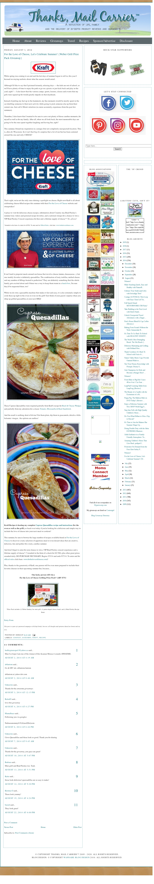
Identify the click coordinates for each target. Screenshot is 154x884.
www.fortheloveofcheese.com (64, 225)
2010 (125, 501)
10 (76, 790)
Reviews (41, 41)
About (28, 41)
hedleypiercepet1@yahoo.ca (16, 650)
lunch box (66, 283)
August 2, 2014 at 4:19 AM (19, 657)
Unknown (9, 684)
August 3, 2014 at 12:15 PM (20, 692)
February (128, 482)
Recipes (84, 41)
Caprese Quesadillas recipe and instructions (54, 525)
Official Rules (45, 225)
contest (17, 637)
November (129, 267)
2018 (125, 246)
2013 (125, 490)
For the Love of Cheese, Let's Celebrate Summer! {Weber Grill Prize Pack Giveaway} (41, 56)
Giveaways (56, 41)
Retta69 (8, 699)
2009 (125, 504)
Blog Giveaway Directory (100, 516)
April (127, 474)
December (128, 264)
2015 (125, 257)
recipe (42, 637)
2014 (125, 261)
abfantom (9, 664)
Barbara (8, 762)
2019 (125, 242)
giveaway (26, 637)
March (127, 478)
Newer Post (8, 827)
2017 (125, 250)
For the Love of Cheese (58, 203)
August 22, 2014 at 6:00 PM (20, 812)
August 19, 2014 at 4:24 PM (20, 798)
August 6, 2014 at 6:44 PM (19, 727)
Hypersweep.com (100, 505)
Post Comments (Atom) (24, 832)
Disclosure (126, 41)
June (127, 467)
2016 (125, 253)
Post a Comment (10, 822)
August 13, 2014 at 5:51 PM (20, 769)
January (128, 485)
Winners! (127, 281)
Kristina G (9, 790)
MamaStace (9, 713)
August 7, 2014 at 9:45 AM (19, 741)
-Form (11, 620)
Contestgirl (110, 510)
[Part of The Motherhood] (100, 434)
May (127, 471)
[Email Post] (33, 635)
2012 (125, 493)
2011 (125, 497)
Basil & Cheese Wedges (71, 405)
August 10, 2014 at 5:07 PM (20, 755)
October (128, 271)
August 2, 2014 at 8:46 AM (19, 678)
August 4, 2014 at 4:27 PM (19, 706)
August (127, 278)
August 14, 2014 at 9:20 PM (20, 784)
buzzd (7, 804)
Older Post (77, 827)
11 (76, 804)
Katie (7, 776)
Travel (71, 41)
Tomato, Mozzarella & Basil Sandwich (55, 408)
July (126, 463)
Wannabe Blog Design (76, 857)
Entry (6, 620)
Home (16, 41)
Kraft (35, 637)
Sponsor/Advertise (104, 41)
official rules (9, 559)
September (129, 275)
